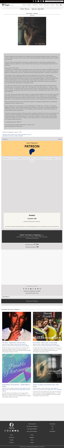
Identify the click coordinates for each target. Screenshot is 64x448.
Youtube (6, 389)
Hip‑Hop (32, 161)
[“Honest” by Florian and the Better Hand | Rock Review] (47, 368)
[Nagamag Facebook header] (34, 1)
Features (19, 134)
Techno (48, 158)
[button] (60, 4)
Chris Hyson (11, 135)
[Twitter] (10, 430)
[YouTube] (15, 430)
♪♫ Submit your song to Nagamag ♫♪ (54, 1)
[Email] (40, 289)
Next (59, 139)
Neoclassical (24, 134)
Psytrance (43, 158)
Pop (11, 158)
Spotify (23, 344)
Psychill (37, 158)
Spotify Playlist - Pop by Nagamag (22, 345)
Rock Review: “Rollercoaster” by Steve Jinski (45, 342)
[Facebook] (24, 289)
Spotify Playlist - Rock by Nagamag (53, 345)
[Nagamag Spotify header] (44, 1)
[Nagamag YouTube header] (39, 1)
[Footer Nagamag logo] (11, 423)
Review (13, 345)
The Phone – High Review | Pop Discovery (13, 342)
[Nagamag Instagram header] (41, 1)
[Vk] (38, 289)
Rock (59, 158)
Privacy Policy (42, 446)
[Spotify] (13, 430)
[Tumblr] (35, 289)
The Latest (29, 134)
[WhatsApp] (33, 289)
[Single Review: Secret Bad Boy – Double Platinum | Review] (16, 368)
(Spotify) (32, 14)
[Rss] (18, 430)
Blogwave (54, 158)
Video (3, 389)
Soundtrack (20, 135)
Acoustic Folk (41, 389)
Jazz (15, 158)
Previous (5, 139)
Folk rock (40, 345)
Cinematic (16, 135)
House (26, 158)
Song (21, 344)
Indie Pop (10, 345)
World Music (20, 158)
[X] (26, 289)
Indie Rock (14, 389)
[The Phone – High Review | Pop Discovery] (16, 326)
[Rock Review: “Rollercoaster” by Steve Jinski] (47, 326)
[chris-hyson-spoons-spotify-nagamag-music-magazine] (32, 17)
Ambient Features (10, 134)
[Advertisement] (32, 169)
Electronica (31, 158)
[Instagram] (7, 430)
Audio (16, 134)
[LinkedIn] (31, 289)
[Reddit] (28, 289)
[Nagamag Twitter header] (36, 1)
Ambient (6, 135)
